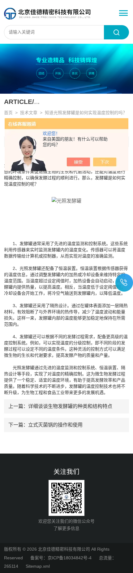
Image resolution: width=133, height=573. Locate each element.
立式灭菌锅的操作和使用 (55, 425)
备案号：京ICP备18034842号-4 (61, 558)
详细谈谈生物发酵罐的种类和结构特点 (70, 406)
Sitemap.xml (38, 566)
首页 (8, 112)
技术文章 (28, 112)
